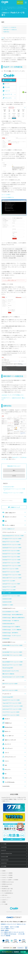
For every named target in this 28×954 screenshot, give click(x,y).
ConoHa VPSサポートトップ (13, 7)
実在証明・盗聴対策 (5, 930)
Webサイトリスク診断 (14, 927)
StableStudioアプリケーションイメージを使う (14, 489)
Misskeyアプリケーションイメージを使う (13, 492)
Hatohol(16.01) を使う (9, 486)
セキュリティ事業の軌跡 (5, 935)
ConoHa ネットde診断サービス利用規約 (10, 879)
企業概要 (4, 902)
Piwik (2, 38)
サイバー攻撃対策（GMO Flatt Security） (9, 934)
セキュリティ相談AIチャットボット (7, 928)
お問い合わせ (4, 895)
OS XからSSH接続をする (7, 197)
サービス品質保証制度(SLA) (7, 893)
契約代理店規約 (5, 886)
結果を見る (6, 31)
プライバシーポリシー (6, 897)
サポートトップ (4, 7)
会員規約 (4, 871)
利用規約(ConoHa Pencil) (7, 884)
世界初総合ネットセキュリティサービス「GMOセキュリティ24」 (13, 924)
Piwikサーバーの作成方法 (10, 27)
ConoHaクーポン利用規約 (7, 877)
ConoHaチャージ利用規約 (7, 875)
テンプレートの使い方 (7, 8)
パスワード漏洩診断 (5, 927)
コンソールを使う (5, 194)
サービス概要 (4, 904)
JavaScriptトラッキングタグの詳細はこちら (12, 395)
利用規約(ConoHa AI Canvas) (8, 882)
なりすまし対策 (21, 934)
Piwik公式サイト (16, 457)
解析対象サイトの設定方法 (10, 29)
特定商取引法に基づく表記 (7, 888)
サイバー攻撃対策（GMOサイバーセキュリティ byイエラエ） (12, 932)
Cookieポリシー (5, 899)
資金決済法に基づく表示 (7, 891)
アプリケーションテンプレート (18, 8)
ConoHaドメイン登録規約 (7, 873)
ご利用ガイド (22, 7)
